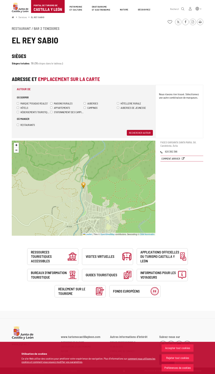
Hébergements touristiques (35, 112)
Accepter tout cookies (177, 348)
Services (22, 17)
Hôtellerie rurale (131, 103)
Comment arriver (171, 158)
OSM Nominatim (147, 234)
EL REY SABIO (37, 17)
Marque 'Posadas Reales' (34, 103)
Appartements (62, 107)
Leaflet (88, 234)
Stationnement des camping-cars (69, 112)
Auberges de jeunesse (133, 107)
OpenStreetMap (107, 234)
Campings (92, 107)
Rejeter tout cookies (177, 358)
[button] (198, 8)
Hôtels (24, 107)
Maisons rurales (63, 103)
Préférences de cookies (177, 367)
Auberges (92, 103)
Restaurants (27, 124)
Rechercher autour (140, 132)
